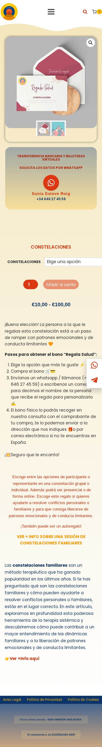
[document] (51, 373)
